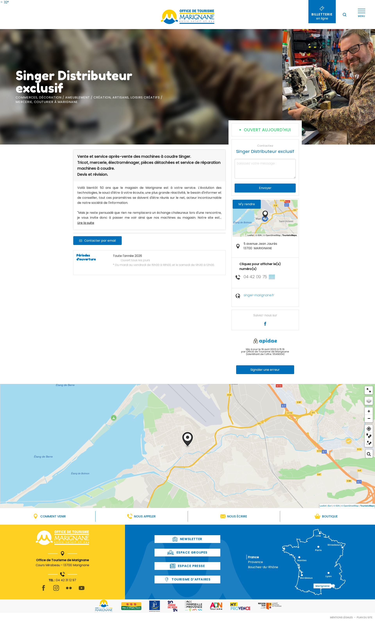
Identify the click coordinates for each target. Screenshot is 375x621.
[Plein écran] (368, 390)
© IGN (336, 505)
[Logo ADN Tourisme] (216, 606)
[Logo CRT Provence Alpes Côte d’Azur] (269, 606)
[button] (344, 14)
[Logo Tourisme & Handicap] (154, 606)
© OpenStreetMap (349, 505)
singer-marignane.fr (259, 295)
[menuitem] (4, 2)
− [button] (369, 418)
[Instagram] (56, 590)
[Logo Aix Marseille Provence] (193, 606)
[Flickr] (68, 590)
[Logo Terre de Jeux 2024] (172, 606)
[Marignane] (62, 538)
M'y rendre (246, 204)
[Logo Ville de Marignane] (103, 606)
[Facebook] (43, 590)
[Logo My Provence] (240, 606)
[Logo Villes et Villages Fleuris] (131, 606)
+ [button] (369, 411)
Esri (330, 505)
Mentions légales (341, 617)
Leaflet (323, 505)
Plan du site (364, 617)
